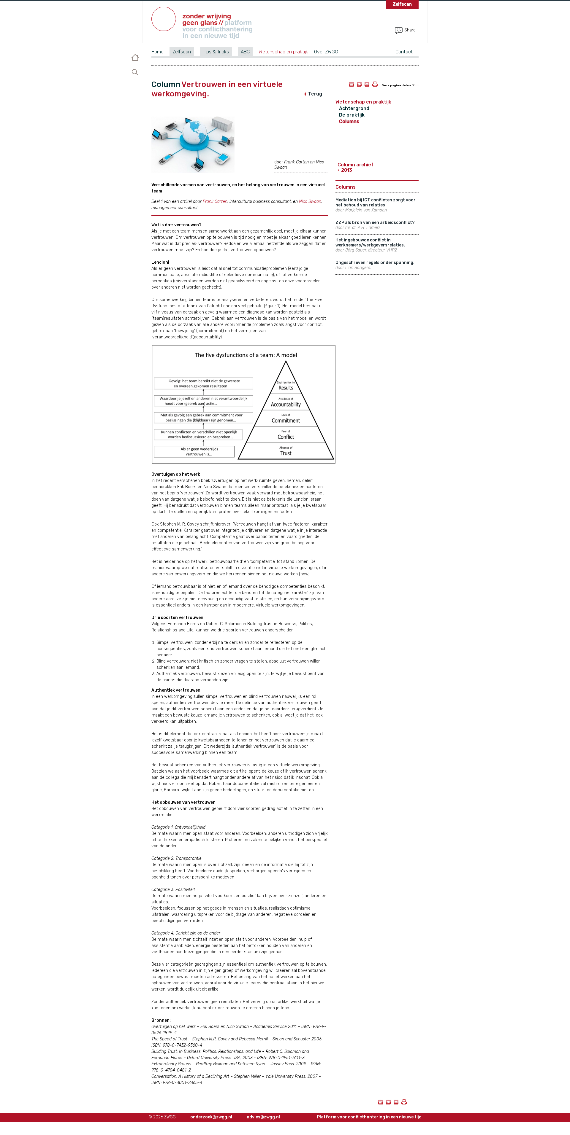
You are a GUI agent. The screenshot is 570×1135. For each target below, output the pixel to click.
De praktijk (352, 115)
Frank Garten (215, 201)
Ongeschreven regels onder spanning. (374, 265)
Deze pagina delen (396, 85)
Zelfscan (181, 52)
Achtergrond (354, 108)
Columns (349, 121)
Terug (315, 94)
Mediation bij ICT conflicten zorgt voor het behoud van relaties (375, 205)
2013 (346, 170)
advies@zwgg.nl (263, 1117)
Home (157, 52)
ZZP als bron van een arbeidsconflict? (375, 225)
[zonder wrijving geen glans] (201, 24)
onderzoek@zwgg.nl (211, 1117)
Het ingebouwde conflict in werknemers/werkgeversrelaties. (370, 245)
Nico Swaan (310, 201)
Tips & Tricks (216, 52)
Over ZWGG (326, 52)
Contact (404, 52)
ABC (245, 52)
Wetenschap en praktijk (283, 52)
